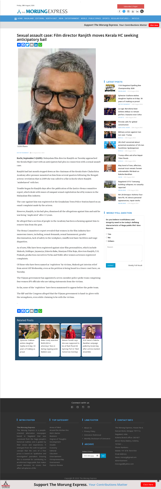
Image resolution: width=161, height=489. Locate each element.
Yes (109, 234)
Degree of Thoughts (58, 439)
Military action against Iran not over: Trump (129, 133)
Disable (53, 445)
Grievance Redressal (92, 435)
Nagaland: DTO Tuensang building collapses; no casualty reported (131, 184)
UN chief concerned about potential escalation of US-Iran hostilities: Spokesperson (131, 145)
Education (54, 453)
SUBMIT (110, 265)
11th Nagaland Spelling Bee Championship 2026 (129, 86)
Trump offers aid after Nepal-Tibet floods (130, 156)
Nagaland (29, 18)
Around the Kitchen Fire (59, 430)
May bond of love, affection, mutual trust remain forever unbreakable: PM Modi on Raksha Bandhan (130, 169)
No (109, 237)
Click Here (154, 25)
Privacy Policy (89, 431)
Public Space (95, 18)
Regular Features (120, 18)
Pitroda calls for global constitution (127, 123)
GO (103, 456)
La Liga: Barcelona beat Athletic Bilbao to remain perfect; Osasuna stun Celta (130, 112)
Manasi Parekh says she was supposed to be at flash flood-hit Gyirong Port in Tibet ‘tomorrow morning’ (70, 346)
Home (20, 18)
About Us (88, 428)
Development (55, 442)
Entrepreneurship (57, 459)
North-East (51, 18)
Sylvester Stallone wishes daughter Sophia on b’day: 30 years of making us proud (27, 346)
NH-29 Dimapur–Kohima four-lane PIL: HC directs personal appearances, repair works (130, 197)
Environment (55, 462)
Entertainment (72, 18)
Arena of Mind (55, 427)
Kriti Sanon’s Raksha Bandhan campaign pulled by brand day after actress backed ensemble (91, 346)
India (61, 18)
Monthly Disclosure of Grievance (97, 438)
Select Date (87, 451)
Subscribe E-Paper (131, 6)
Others (110, 241)
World (84, 18)
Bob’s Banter (55, 433)
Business (53, 436)
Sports (106, 18)
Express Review (56, 465)
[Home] (42, 11)
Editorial (39, 18)
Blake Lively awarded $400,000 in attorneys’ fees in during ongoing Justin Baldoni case (49, 346)
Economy (53, 448)
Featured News (124, 127)
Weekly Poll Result (135, 265)
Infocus (135, 18)
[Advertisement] (153, 240)
